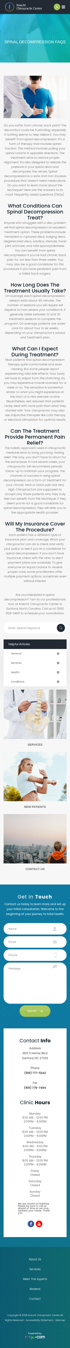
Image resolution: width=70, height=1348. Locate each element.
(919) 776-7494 (35, 1088)
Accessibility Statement (39, 1320)
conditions (17, 681)
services (16, 663)
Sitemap (60, 1320)
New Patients (35, 806)
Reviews (35, 1289)
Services (35, 744)
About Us (35, 1259)
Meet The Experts (35, 1279)
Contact (35, 1299)
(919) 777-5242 (35, 1073)
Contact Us (35, 869)
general (16, 653)
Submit (31, 1011)
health (15, 672)
